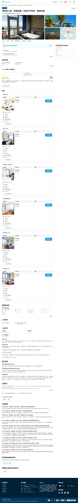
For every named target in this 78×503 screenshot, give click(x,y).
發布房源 (4, 485)
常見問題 (4, 490)
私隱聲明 (8, 499)
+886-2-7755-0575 (27, 488)
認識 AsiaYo (4, 488)
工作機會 (4, 486)
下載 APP (56, 2)
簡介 (4, 41)
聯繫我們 (4, 491)
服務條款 (4, 499)
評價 (8, 41)
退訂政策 (29, 41)
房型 (12, 41)
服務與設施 (17, 41)
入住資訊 (23, 41)
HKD (61, 2)
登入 (70, 2)
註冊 (74, 2)
